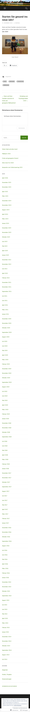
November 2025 (6, 187)
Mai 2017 (4, 505)
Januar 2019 (5, 418)
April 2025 (5, 191)
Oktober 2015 (6, 591)
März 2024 (5, 219)
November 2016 (6, 532)
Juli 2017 (4, 496)
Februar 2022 (6, 278)
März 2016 (5, 568)
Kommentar (22, 128)
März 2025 (5, 196)
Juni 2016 (4, 555)
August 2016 (5, 546)
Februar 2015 (6, 627)
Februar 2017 (6, 518)
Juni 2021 (4, 300)
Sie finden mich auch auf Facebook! (9, 686)
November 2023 (6, 232)
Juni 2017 (4, 500)
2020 (5, 81)
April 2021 (5, 305)
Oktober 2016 (6, 536)
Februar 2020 (6, 364)
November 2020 (6, 323)
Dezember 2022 (6, 259)
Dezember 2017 (6, 473)
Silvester (20, 81)
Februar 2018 (6, 464)
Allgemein (8, 76)
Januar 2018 (5, 468)
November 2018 (6, 427)
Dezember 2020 (6, 319)
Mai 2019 (4, 400)
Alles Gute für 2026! (8, 163)
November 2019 (6, 373)
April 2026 (5, 178)
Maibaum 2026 (6, 153)
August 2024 (5, 210)
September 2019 (7, 382)
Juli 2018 (4, 441)
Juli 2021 (4, 296)
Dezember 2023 (6, 228)
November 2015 (6, 586)
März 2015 (5, 623)
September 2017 (7, 486)
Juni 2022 (4, 268)
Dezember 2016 (6, 527)
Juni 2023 (4, 241)
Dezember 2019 (6, 368)
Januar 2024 (5, 223)
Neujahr (12, 81)
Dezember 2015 (6, 582)
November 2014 (6, 641)
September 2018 (7, 437)
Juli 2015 (4, 605)
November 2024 (6, 205)
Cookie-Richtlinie (17, 705)
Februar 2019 (6, 414)
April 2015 (5, 618)
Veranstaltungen (6, 679)
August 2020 (5, 337)
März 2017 (5, 514)
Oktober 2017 (6, 482)
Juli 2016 (4, 550)
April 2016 (5, 564)
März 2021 (5, 309)
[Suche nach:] (15, 138)
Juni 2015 (4, 609)
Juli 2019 (4, 391)
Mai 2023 (4, 246)
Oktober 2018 (6, 432)
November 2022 (6, 264)
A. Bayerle (17, 23)
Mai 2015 (4, 614)
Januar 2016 (5, 577)
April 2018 (5, 455)
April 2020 (5, 355)
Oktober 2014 (6, 645)
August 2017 (5, 491)
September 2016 (7, 541)
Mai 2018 (4, 450)
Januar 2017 (5, 523)
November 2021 (6, 287)
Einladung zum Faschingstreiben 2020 (23, 98)
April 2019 (5, 405)
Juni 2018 (4, 446)
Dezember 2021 (6, 282)
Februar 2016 (6, 573)
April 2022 (5, 273)
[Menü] (4, 8)
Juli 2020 (4, 341)
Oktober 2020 (6, 328)
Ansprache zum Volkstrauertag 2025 (12, 167)
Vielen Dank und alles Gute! (10, 149)
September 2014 (7, 650)
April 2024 (5, 214)
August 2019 (5, 387)
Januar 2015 (5, 632)
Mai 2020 (4, 350)
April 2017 (5, 509)
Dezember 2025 (6, 182)
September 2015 (7, 595)
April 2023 (5, 250)
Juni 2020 (4, 346)
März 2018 (5, 459)
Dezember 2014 (6, 636)
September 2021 (7, 291)
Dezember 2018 (6, 423)
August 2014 (5, 654)
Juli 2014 (4, 659)
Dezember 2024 (6, 200)
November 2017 (6, 477)
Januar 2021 (5, 314)
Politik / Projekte (7, 674)
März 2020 (5, 359)
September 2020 (7, 332)
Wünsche (6, 85)
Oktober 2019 (6, 377)
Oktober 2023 (6, 237)
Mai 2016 (4, 559)
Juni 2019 (4, 396)
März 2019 (5, 409)
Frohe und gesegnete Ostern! (10, 158)
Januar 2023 (5, 255)
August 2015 (5, 600)
